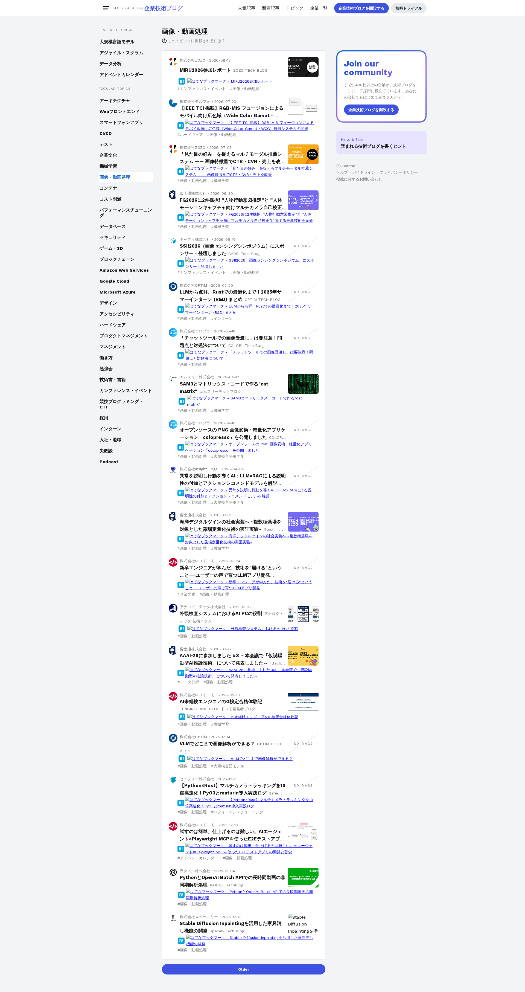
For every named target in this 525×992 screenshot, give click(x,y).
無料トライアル (408, 8)
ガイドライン (363, 172)
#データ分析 (188, 682)
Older (243, 969)
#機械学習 (220, 180)
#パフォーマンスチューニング (237, 812)
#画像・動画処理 (244, 88)
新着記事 (270, 8)
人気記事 (246, 8)
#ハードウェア (190, 134)
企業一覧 (319, 8)
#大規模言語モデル (227, 456)
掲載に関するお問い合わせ (359, 179)
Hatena (348, 166)
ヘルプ (342, 172)
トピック (295, 8)
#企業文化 (186, 594)
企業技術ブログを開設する (361, 8)
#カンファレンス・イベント (201, 88)
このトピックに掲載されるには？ (196, 41)
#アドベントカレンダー (197, 858)
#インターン (222, 318)
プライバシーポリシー (399, 172)
